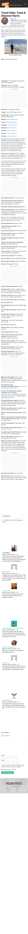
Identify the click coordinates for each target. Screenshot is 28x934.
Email (3, 760)
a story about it (17, 220)
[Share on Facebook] (1, 462)
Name (3, 755)
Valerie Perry (6, 571)
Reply (17, 554)
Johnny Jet (13, 18)
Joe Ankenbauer (6, 700)
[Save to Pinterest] (1, 468)
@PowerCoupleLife (11, 122)
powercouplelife (12, 128)
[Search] (22, 4)
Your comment (5, 735)
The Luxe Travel (12, 388)
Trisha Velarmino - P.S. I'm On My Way (12, 628)
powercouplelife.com (12, 119)
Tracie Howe (5, 590)
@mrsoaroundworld (8, 647)
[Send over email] (1, 472)
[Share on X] (1, 465)
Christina (5, 662)
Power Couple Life (12, 125)
